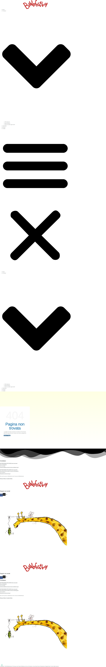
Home (3, 9)
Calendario (4, 125)
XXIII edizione (7, 121)
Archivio (3, 127)
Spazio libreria (7, 123)
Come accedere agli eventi (9, 124)
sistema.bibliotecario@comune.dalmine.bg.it (9, 467)
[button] (35, 200)
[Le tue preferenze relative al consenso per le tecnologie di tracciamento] (2, 665)
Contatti (3, 128)
